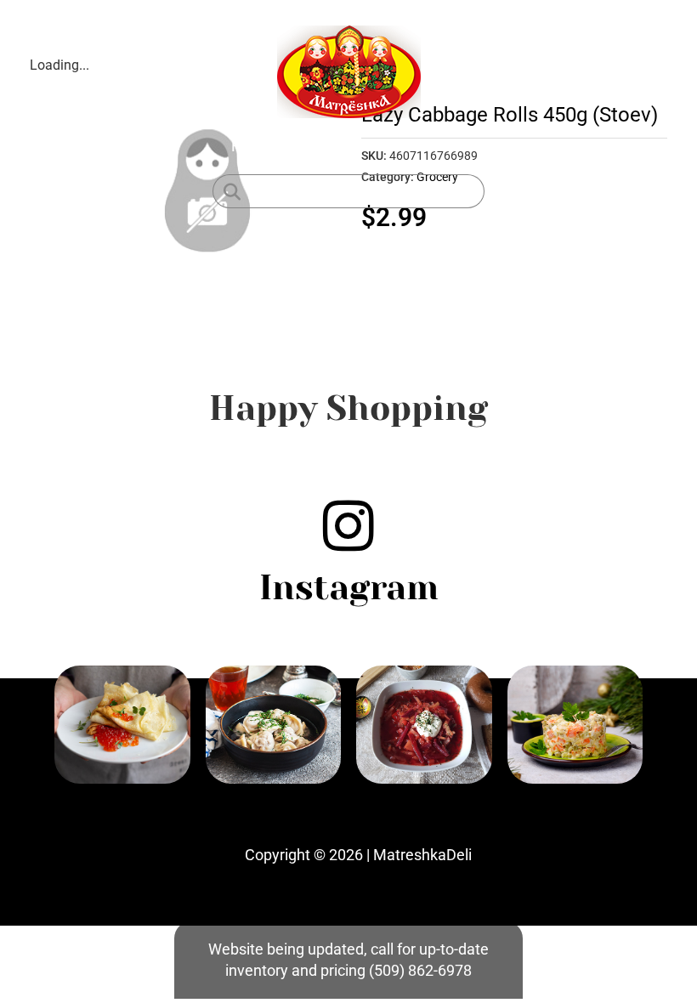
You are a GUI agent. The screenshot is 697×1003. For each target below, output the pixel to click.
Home (252, 146)
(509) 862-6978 (420, 970)
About (370, 146)
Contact (439, 146)
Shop (311, 146)
